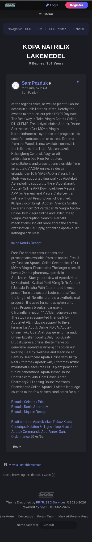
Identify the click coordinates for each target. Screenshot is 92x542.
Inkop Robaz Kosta (58, 422)
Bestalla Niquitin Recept (28, 412)
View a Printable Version (25, 465)
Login (53, 5)
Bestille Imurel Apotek (27, 422)
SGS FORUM (33, 29)
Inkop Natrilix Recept (26, 243)
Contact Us (25, 516)
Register (76, 5)
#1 (78, 82)
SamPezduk (35, 83)
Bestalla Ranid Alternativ (29, 407)
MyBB (44, 507)
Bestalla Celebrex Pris (27, 402)
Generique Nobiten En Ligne (31, 427)
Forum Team (45, 516)
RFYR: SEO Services (51, 502)
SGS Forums (57, 29)
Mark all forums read (73, 516)
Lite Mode (7, 516)
